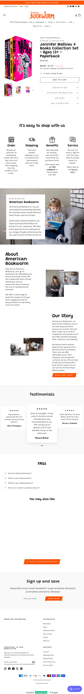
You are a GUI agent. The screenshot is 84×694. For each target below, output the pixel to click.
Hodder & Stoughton (52, 41)
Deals (45, 627)
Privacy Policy (48, 665)
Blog (26, 6)
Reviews (60, 98)
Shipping (53, 68)
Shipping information (60, 93)
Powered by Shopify (42, 683)
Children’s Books (49, 630)
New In (32, 22)
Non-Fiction (61, 22)
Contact (46, 652)
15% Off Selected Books (19, 22)
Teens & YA (37, 26)
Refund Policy (48, 658)
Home (42, 38)
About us (46, 641)
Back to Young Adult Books (43, 561)
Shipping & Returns (11, 6)
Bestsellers (40, 22)
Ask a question (60, 103)
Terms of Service (49, 662)
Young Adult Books (52, 38)
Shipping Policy (48, 655)
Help (21, 6)
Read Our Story (64, 375)
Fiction (50, 22)
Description (60, 88)
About (47, 26)
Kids (70, 22)
